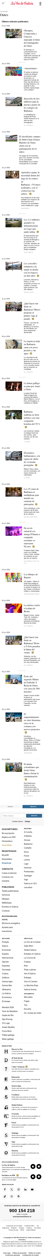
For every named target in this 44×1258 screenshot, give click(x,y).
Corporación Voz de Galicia (14, 1226)
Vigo (26, 879)
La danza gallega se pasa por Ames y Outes (32, 386)
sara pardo (28, 753)
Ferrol (26, 856)
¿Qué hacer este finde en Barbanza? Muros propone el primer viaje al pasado (32, 311)
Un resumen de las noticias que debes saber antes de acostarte (25, 1060)
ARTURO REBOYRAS (30, 517)
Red (26, 966)
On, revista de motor (32, 1013)
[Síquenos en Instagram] (19, 1189)
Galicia (5, 946)
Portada (5, 942)
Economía (6, 950)
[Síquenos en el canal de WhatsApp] (12, 1196)
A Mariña (28, 836)
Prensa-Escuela (13, 1230)
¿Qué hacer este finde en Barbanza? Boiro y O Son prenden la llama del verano (32, 645)
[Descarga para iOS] (33, 1166)
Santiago (28, 875)
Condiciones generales (12, 1255)
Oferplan (5, 899)
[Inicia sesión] (40, 3)
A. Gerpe (27, 441)
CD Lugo (6, 1023)
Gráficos (5, 977)
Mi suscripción (8, 833)
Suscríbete (7, 845)
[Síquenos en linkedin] (25, 1189)
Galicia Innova (30, 989)
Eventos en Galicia (10, 907)
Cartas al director (9, 873)
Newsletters (7, 859)
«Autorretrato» (31, 68)
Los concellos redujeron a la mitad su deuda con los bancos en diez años (31, 269)
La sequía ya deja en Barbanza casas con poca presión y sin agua (32, 347)
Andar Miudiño (8, 1027)
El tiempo (6, 1001)
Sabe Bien (28, 946)
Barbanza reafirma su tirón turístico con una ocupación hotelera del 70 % (32, 417)
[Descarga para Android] (38, 1166)
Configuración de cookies (30, 1255)
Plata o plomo (30, 970)
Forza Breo (7, 1031)
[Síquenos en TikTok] (5, 1196)
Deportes (6, 966)
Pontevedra (29, 871)
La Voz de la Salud (32, 942)
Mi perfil (5, 855)
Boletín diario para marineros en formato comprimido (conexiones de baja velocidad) (24, 1097)
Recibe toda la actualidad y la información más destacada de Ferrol (25, 1125)
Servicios (6, 895)
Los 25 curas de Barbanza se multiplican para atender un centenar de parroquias (31, 496)
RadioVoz (14, 1228)
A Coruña (28, 832)
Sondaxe (21, 1228)
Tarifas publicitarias (10, 891)
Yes (25, 1005)
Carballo (27, 848)
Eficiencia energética (11, 923)
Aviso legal (6, 1253)
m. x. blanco (28, 125)
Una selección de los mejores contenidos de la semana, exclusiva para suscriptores (25, 1069)
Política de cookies (35, 1253)
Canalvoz (29, 1228)
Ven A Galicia (30, 973)
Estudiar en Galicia (32, 954)
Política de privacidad (19, 1253)
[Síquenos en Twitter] (12, 1189)
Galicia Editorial (30, 1230)
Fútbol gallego (8, 1035)
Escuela (27, 1009)
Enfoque (27, 977)
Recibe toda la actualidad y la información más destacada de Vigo (25, 1144)
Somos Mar (7, 985)
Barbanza (28, 844)
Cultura (5, 973)
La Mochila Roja (31, 985)
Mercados (28, 997)
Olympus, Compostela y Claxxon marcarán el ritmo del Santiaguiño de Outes (32, 38)
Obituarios (6, 989)
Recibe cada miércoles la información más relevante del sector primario (24, 1088)
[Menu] (3, 3)
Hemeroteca (7, 841)
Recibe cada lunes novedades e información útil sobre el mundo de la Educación (26, 1079)
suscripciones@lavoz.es (22, 1216)
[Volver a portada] (22, 3)
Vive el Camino (30, 981)
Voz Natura (37, 1228)
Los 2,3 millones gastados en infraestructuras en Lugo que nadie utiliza (32, 225)
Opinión (5, 962)
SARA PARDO (25, 208)
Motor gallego (8, 1039)
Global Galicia (30, 950)
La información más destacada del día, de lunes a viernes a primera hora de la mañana (26, 1051)
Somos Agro (7, 981)
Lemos (27, 860)
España (5, 954)
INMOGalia (6, 903)
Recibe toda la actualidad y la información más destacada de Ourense (25, 1153)
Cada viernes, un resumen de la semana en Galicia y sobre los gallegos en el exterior (25, 1107)
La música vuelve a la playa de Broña (32, 608)
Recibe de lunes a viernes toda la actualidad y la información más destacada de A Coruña (26, 1116)
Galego (27, 821)
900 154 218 (22, 1210)
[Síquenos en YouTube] (32, 1189)
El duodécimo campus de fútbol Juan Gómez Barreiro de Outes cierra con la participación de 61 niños (29, 144)
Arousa (27, 840)
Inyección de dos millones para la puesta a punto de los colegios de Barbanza (32, 104)
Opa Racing (7, 1019)
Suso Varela (28, 252)
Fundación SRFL (29, 1226)
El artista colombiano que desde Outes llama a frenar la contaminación (31, 770)
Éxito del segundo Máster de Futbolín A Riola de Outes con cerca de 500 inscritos (32, 684)
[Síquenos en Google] (19, 1196)
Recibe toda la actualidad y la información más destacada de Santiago (25, 1135)
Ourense (27, 868)
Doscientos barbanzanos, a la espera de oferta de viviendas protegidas (32, 459)
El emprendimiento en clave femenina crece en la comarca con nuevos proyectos (32, 721)
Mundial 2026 (8, 1007)
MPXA (22, 1230)
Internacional (7, 958)
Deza (26, 852)
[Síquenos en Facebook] (5, 1189)
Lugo (26, 863)
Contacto (6, 911)
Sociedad (6, 970)
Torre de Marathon (10, 1011)
